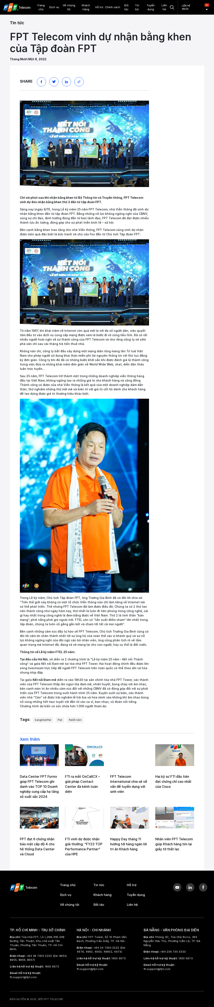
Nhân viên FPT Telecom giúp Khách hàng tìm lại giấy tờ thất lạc (174, 844)
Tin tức (137, 7)
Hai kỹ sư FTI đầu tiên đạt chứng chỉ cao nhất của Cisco (173, 781)
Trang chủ (41, 7)
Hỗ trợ (99, 7)
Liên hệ (164, 7)
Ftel (60, 719)
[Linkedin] (190, 887)
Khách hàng (86, 7)
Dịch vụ (54, 7)
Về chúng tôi (69, 7)
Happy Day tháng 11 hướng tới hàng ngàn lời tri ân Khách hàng (128, 844)
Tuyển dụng (150, 7)
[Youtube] (177, 887)
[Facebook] (203, 887)
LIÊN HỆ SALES (186, 7)
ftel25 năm (75, 719)
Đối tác (126, 7)
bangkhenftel (43, 719)
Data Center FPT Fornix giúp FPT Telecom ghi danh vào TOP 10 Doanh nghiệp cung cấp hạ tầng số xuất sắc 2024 (39, 786)
